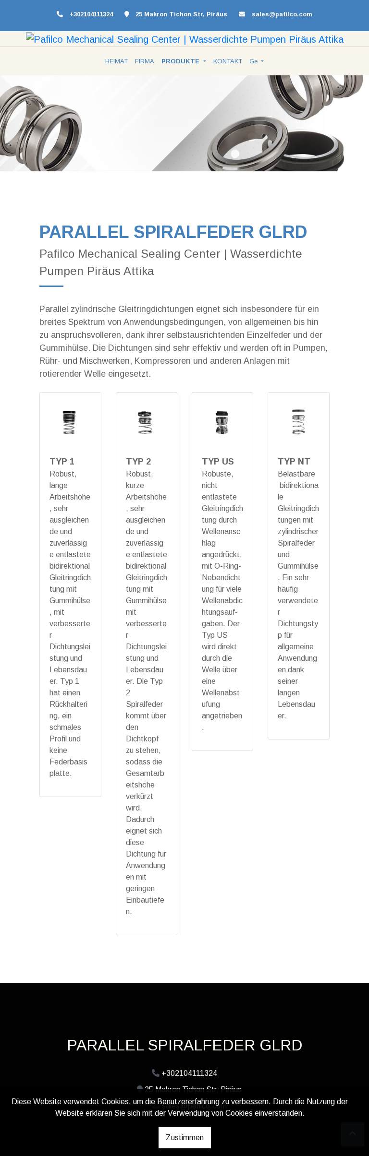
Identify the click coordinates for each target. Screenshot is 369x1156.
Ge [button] (254, 61)
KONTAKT (227, 61)
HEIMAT (116, 61)
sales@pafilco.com (282, 14)
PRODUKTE (181, 61)
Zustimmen (185, 1137)
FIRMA (144, 61)
